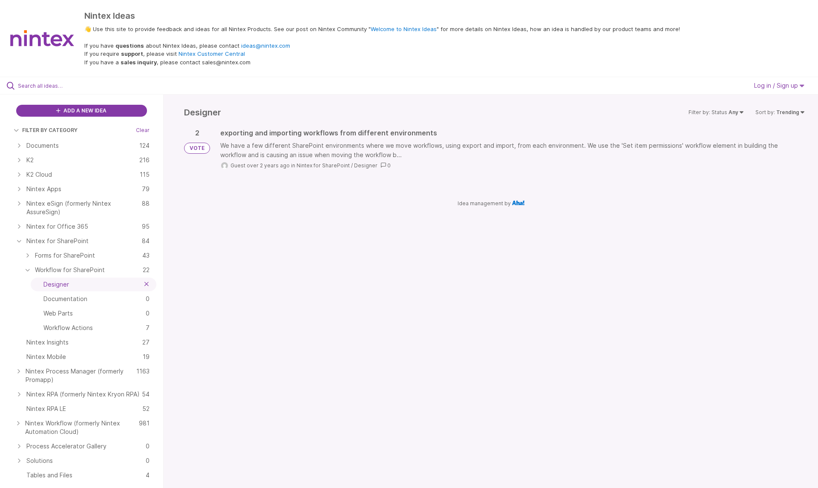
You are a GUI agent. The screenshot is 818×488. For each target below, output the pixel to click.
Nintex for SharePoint (323, 165)
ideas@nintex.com (265, 45)
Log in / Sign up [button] (777, 85)
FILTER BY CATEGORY (50, 130)
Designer (365, 165)
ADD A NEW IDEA (84, 110)
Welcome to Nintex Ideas (404, 29)
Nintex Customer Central (212, 53)
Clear (143, 130)
